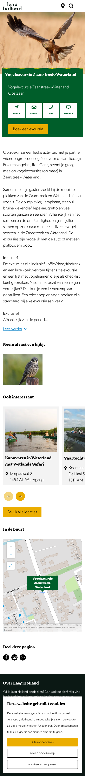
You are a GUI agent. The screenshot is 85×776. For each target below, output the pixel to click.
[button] (42, 585)
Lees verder (12, 329)
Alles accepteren (43, 742)
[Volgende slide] (20, 496)
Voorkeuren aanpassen (42, 764)
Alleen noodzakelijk (42, 753)
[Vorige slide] (8, 496)
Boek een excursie (28, 129)
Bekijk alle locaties (22, 512)
